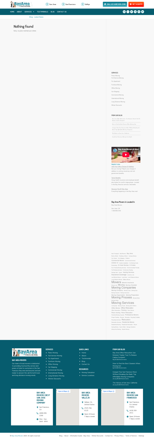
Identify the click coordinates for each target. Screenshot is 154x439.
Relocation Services (116, 322)
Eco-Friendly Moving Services (118, 267)
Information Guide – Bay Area (80, 436)
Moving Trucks (121, 305)
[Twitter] (131, 11)
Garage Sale (114, 272)
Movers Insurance (128, 282)
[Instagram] (127, 11)
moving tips (114, 305)
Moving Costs (127, 290)
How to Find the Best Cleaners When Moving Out (124, 124)
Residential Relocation (127, 324)
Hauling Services (128, 272)
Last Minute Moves (116, 277)
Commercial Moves (117, 260)
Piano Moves (130, 310)
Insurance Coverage (118, 274)
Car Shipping (115, 91)
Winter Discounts (116, 105)
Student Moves (125, 329)
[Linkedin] (135, 11)
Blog (53, 12)
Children (127, 258)
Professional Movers (131, 315)
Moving (121, 285)
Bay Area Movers (116, 205)
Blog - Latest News (36, 17)
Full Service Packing (128, 270)
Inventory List (130, 275)
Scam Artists (122, 327)
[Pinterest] (138, 11)
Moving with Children (131, 305)
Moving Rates (136, 298)
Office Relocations (115, 310)
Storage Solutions (131, 327)
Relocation (126, 319)
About (19, 12)
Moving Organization (118, 295)
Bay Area (130, 253)
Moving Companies (123, 287)
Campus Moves (132, 256)
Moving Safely (114, 300)
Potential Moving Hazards (117, 315)
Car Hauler (114, 258)
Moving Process (121, 297)
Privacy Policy (119, 436)
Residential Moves (128, 322)
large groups (129, 182)
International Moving (117, 98)
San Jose (52, 4)
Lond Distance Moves (133, 277)
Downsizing (114, 265)
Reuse (135, 324)
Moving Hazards (115, 292)
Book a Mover (114, 256)
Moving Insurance (124, 292)
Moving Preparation (132, 295)
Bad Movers (123, 253)
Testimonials (42, 12)
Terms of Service (131, 436)
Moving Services (122, 302)
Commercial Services (130, 260)
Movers (116, 282)
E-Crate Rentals (123, 265)
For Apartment (115, 81)
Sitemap (141, 436)
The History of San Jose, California (120, 133)
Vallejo (87, 4)
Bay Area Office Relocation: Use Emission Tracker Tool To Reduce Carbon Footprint (125, 355)
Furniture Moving (116, 85)
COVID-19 (114, 263)
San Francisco (70, 4)
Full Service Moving (117, 78)
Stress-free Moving (116, 329)
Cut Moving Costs (133, 263)
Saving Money (114, 327)
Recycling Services (116, 320)
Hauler (120, 272)
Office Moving (115, 88)
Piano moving (115, 312)
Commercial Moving (117, 95)
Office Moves (115, 308)
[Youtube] (142, 11)
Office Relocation (127, 308)
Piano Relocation (127, 312)
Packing (124, 310)
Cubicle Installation (123, 263)
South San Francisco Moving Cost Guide (122, 137)
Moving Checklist (131, 285)
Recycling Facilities (135, 317)
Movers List (114, 285)
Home (12, 12)
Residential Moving (116, 324)
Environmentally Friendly (133, 267)
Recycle (122, 317)
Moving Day (134, 290)
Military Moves (126, 279)
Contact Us (62, 12)
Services (28, 12)
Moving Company (117, 290)
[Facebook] (124, 11)
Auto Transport (115, 253)
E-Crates (132, 265)
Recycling (127, 317)
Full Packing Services (116, 270)
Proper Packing (115, 317)
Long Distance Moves (116, 279)
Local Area (124, 277)
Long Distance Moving (118, 102)
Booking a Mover (123, 256)
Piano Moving (115, 76)
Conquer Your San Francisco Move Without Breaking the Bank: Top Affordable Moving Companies (125, 374)
